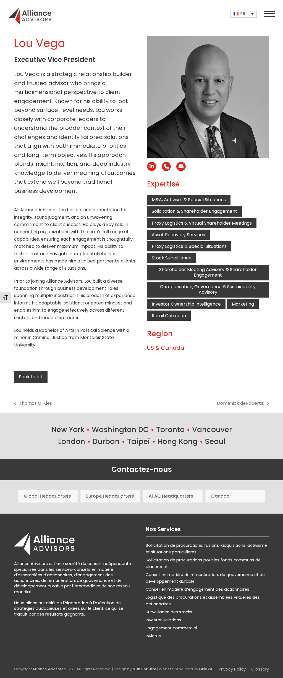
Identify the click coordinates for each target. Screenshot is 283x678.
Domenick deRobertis (240, 403)
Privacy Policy (232, 669)
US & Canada (165, 348)
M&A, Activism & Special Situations (189, 199)
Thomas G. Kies (33, 403)
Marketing (243, 304)
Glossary (260, 669)
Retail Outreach (169, 315)
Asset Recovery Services (178, 235)
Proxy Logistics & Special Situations (189, 246)
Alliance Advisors (48, 669)
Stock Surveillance (172, 258)
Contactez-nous (141, 469)
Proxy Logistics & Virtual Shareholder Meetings (202, 223)
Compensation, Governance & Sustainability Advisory (208, 289)
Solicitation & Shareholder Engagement (194, 211)
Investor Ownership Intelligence (186, 304)
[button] (269, 14)
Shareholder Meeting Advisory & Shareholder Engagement (208, 272)
